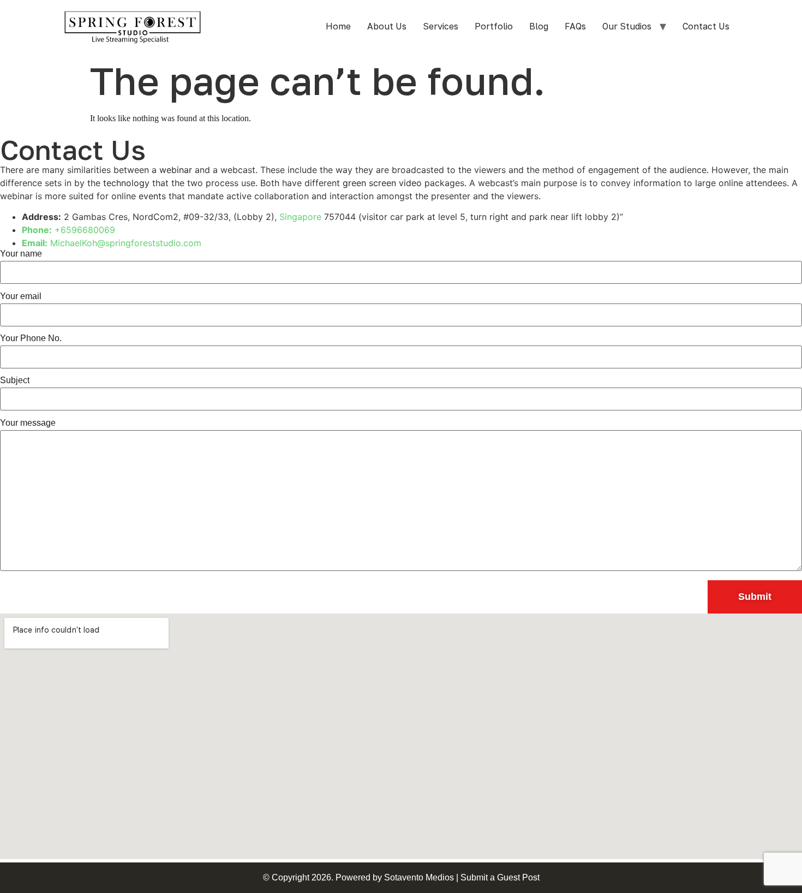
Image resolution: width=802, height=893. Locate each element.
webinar (175, 169)
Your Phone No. (31, 338)
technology (126, 182)
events (152, 195)
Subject (14, 380)
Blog (538, 26)
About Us (386, 26)
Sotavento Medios (419, 877)
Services (440, 26)
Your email (20, 296)
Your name (21, 253)
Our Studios (626, 26)
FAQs (575, 26)
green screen (369, 182)
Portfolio (494, 26)
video (410, 182)
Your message (28, 423)
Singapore (300, 216)
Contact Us (706, 26)
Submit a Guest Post (500, 877)
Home (338, 26)
